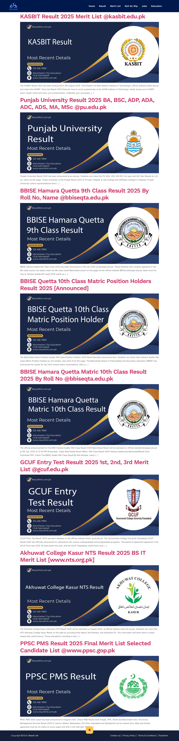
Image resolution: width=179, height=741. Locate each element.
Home (92, 6)
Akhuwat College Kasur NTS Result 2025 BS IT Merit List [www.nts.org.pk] (83, 556)
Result (102, 6)
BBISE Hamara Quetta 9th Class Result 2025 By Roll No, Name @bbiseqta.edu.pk (84, 194)
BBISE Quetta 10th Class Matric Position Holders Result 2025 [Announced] (85, 285)
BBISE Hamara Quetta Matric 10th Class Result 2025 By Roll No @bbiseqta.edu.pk (83, 375)
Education (156, 6)
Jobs (144, 6)
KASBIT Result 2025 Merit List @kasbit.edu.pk (82, 16)
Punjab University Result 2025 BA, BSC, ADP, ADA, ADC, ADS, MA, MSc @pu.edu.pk (87, 103)
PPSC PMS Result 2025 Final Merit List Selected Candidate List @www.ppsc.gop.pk (85, 647)
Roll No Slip (131, 6)
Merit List (115, 6)
